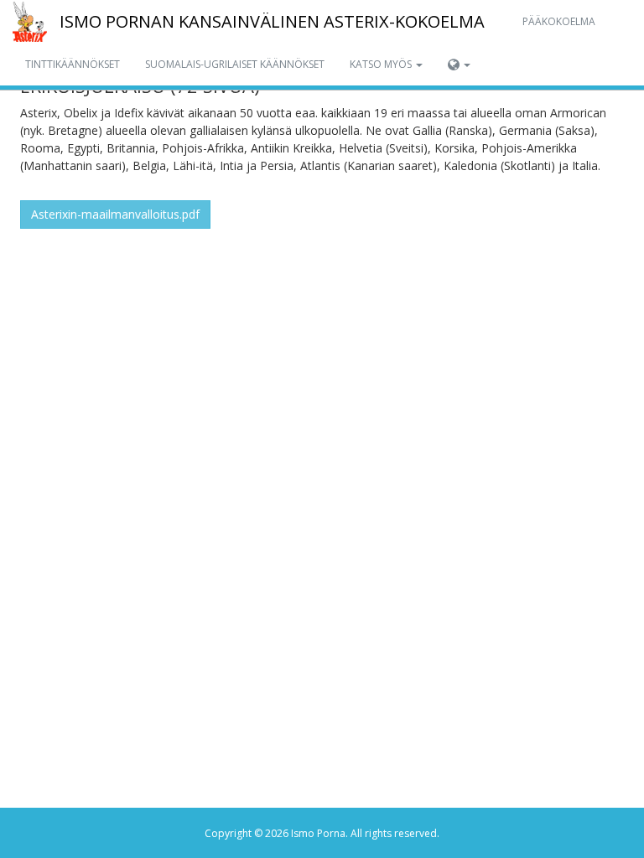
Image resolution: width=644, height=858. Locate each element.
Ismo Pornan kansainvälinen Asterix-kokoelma (272, 21)
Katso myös (382, 64)
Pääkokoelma (558, 21)
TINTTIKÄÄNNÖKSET (72, 64)
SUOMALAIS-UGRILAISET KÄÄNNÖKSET (235, 64)
